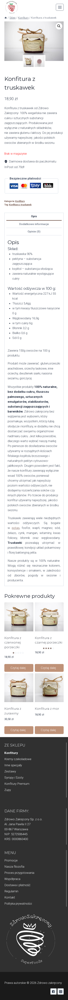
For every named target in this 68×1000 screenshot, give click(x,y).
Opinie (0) (34, 231)
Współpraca (12, 879)
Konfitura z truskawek (20, 204)
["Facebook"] (53, 991)
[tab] (34, 217)
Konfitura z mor (47, 708)
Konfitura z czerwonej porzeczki (12, 642)
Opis (34, 216)
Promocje (11, 860)
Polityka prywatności (18, 903)
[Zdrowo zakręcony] (11, 7)
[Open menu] (60, 7)
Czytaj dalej (18, 668)
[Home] (5, 17)
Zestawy (10, 771)
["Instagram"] (60, 991)
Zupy (7, 790)
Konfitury (20, 201)
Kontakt (9, 897)
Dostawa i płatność (17, 885)
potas (16, 528)
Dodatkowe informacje (34, 224)
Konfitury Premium (16, 783)
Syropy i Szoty (13, 777)
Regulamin (11, 891)
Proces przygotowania (19, 873)
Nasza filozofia (14, 866)
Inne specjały (13, 765)
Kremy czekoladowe (17, 759)
